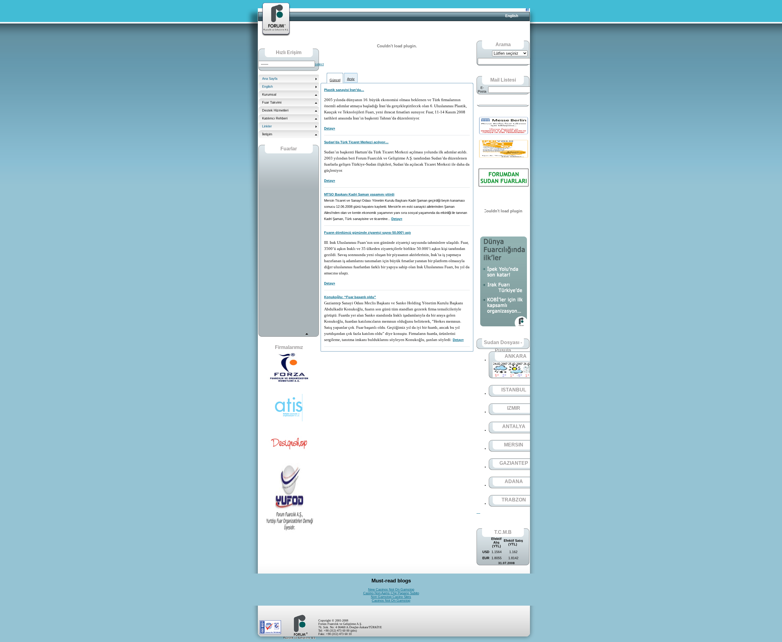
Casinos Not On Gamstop (391, 600)
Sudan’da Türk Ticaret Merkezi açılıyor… (356, 142)
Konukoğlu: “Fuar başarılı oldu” (350, 297)
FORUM (276, 19)
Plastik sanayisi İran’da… (344, 90)
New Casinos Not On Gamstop (391, 589)
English (511, 16)
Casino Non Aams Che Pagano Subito (391, 593)
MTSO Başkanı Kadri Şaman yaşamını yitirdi (359, 194)
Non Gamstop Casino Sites (391, 597)
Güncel (335, 80)
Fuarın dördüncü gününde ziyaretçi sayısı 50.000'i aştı (367, 232)
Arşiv (351, 79)
